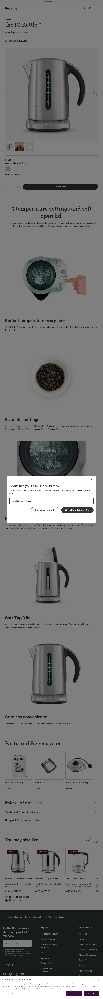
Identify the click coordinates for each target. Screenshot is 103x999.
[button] (77, 510)
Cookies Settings (10, 994)
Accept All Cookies (74, 994)
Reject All (91, 994)
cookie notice (49, 989)
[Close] (92, 479)
